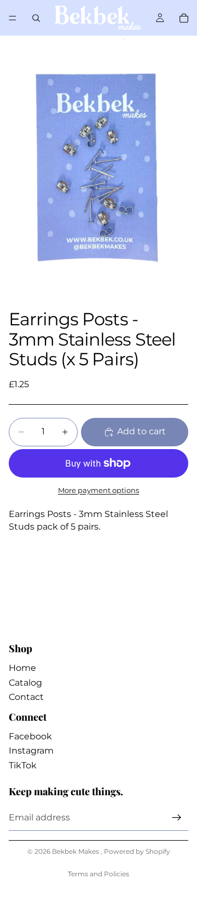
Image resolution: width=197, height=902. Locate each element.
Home (22, 668)
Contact (26, 697)
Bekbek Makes (76, 851)
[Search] (36, 18)
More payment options (98, 490)
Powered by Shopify (137, 851)
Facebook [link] (30, 736)
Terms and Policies (98, 874)
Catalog (25, 682)
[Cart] (184, 18)
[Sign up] (176, 817)
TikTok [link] (23, 765)
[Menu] (12, 18)
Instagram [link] (31, 750)
